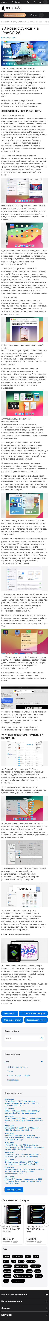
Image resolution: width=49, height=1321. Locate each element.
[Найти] (41, 1038)
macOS (29, 1271)
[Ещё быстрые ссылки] (45, 2)
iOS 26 (35, 1256)
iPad (13, 1261)
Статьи (10, 1071)
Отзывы (37, 2)
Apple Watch (17, 1256)
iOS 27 (6, 1261)
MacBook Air (18, 1271)
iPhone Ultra (35, 1266)
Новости (39, 1276)
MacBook (7, 1271)
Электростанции (18, 1281)
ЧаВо (27, 2)
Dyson (27, 1256)
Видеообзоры (13, 1080)
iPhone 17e (31, 1261)
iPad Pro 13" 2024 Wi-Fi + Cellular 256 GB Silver (11, 1229)
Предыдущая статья (36, 1020)
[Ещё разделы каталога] (41, 15)
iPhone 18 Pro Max (21, 1266)
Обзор (6, 1281)
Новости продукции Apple (18, 1075)
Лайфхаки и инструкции (17, 1067)
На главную (9, 1013)
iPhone (33, 15)
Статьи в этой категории (33, 1013)
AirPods (7, 1256)
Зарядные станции (14, 15)
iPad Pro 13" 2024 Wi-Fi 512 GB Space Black (35, 1229)
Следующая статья (12, 1020)
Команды (7, 1276)
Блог (6, 1062)
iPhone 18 (7, 1266)
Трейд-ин (16, 2)
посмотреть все (14, 1190)
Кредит (4, 2)
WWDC (37, 1271)
